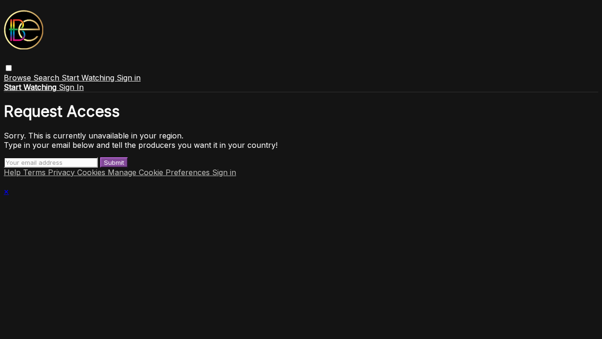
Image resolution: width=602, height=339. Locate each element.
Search (47, 77)
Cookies (92, 172)
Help (13, 172)
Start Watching (89, 77)
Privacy (62, 172)
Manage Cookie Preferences (160, 172)
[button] (9, 68)
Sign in (129, 77)
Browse (18, 77)
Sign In (71, 87)
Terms (35, 172)
